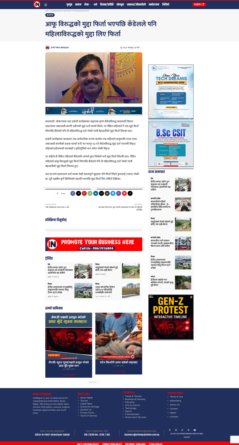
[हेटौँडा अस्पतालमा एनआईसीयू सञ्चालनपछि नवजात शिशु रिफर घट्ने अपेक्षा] (83, 290)
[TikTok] (182, 430)
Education (130, 402)
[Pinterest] (84, 193)
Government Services (135, 417)
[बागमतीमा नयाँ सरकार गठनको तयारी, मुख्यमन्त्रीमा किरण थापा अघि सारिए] (183, 243)
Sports (128, 411)
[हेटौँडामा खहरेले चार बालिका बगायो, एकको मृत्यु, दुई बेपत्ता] (183, 282)
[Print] (107, 193)
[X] (78, 193)
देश (49, 264)
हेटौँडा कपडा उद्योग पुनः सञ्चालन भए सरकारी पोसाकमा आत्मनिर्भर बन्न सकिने (60, 270)
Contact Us (85, 409)
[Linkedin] (95, 193)
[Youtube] (194, 430)
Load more (93, 382)
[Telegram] (112, 193)
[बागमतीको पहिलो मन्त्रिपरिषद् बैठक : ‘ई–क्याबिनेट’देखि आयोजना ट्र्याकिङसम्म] (183, 204)
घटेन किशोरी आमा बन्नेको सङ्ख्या (119, 362)
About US (175, 404)
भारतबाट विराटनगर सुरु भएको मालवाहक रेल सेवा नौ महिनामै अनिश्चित (120, 209)
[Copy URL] (130, 193)
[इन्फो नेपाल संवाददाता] (47, 47)
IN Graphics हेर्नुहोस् (68, 375)
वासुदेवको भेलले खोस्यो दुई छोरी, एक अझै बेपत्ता (106, 269)
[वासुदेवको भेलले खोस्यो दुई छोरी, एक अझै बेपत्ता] (131, 270)
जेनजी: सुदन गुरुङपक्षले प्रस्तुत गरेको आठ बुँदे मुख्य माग (69, 364)
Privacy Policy (87, 412)
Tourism (84, 400)
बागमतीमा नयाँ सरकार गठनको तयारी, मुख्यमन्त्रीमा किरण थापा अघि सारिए (162, 243)
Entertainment (132, 414)
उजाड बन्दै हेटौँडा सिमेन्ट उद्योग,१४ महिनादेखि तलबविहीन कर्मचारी (105, 289)
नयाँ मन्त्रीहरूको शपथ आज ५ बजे (57, 207)
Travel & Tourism (133, 396)
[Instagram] (176, 430)
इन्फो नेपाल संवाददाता (60, 47)
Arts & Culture (132, 405)
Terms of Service (88, 415)
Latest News (86, 403)
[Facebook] (72, 193)
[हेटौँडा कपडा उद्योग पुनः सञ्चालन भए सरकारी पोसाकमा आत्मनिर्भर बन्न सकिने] (83, 270)
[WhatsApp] (90, 193)
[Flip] (124, 193)
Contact (174, 408)
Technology (130, 408)
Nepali (173, 412)
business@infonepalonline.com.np (141, 435)
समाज (46, 11)
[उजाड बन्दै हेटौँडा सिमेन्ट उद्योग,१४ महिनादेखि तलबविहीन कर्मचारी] (131, 290)
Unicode (174, 416)
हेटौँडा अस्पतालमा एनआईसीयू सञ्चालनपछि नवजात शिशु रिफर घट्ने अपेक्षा (60, 289)
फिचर (97, 264)
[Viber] (118, 193)
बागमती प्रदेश (155, 198)
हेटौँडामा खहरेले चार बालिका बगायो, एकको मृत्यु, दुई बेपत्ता (162, 282)
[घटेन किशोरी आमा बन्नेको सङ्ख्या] (118, 336)
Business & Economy (135, 399)
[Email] (101, 193)
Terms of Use (176, 396)
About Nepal (86, 397)
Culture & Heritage (89, 406)
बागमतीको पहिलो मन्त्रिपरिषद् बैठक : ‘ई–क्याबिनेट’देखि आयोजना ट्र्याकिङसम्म (160, 206)
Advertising (175, 400)
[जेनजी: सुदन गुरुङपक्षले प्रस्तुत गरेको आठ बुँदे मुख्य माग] (68, 336)
